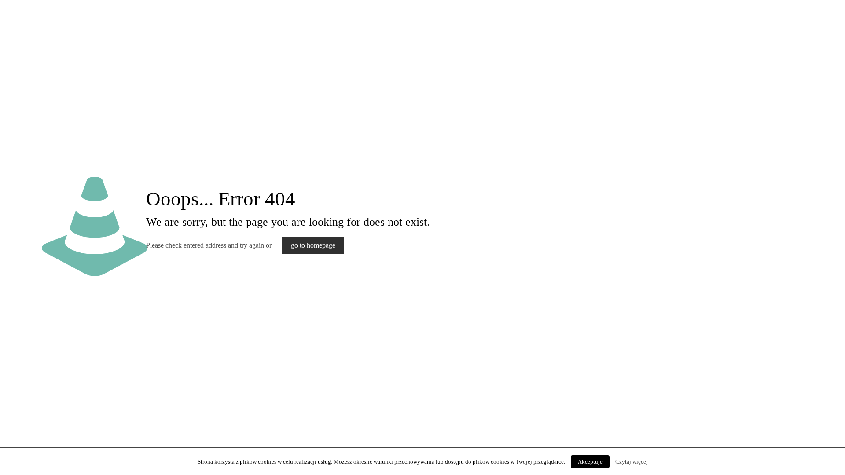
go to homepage (313, 245)
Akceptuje (590, 461)
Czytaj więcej (631, 461)
